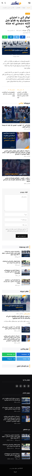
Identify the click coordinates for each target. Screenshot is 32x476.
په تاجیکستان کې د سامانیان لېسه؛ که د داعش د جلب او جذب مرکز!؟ (12, 281)
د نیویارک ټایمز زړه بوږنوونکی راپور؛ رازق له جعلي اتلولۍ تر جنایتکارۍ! (12, 271)
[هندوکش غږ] (16, 3)
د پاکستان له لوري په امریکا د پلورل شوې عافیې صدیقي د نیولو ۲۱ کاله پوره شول (11, 253)
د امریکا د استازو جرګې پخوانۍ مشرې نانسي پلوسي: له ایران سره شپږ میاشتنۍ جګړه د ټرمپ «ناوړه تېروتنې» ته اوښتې (16, 152)
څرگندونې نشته (10, 30)
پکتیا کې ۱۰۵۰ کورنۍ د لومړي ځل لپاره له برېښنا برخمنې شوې (16, 126)
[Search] (2, 3)
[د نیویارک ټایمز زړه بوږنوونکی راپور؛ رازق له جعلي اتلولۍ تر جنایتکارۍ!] (26, 272)
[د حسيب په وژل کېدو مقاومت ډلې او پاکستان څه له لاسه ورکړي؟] (16, 303)
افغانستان (27, 14)
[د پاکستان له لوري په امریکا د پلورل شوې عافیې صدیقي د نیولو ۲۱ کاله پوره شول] (26, 254)
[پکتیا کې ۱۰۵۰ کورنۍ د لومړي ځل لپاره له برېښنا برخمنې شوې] (16, 114)
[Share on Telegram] (10, 37)
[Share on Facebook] (22, 37)
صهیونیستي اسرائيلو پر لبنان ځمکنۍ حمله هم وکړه (8, 94)
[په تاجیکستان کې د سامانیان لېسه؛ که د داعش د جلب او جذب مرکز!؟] (26, 282)
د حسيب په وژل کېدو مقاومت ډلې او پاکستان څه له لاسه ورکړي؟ (18, 317)
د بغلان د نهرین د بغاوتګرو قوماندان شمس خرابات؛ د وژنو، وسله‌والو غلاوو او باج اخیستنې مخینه (16, 179)
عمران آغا (24, 30)
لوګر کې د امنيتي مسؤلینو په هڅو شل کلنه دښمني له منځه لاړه (22, 95)
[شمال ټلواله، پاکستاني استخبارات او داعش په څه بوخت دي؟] (26, 263)
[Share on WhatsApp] (5, 37)
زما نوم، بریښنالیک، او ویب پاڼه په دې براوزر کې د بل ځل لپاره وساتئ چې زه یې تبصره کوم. (17, 230)
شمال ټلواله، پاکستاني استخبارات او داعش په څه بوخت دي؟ (11, 262)
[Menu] (29, 3)
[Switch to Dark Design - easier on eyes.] (5, 3)
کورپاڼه (15, 472)
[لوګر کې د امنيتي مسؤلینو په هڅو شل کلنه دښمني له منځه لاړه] (16, 48)
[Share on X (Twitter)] (16, 37)
